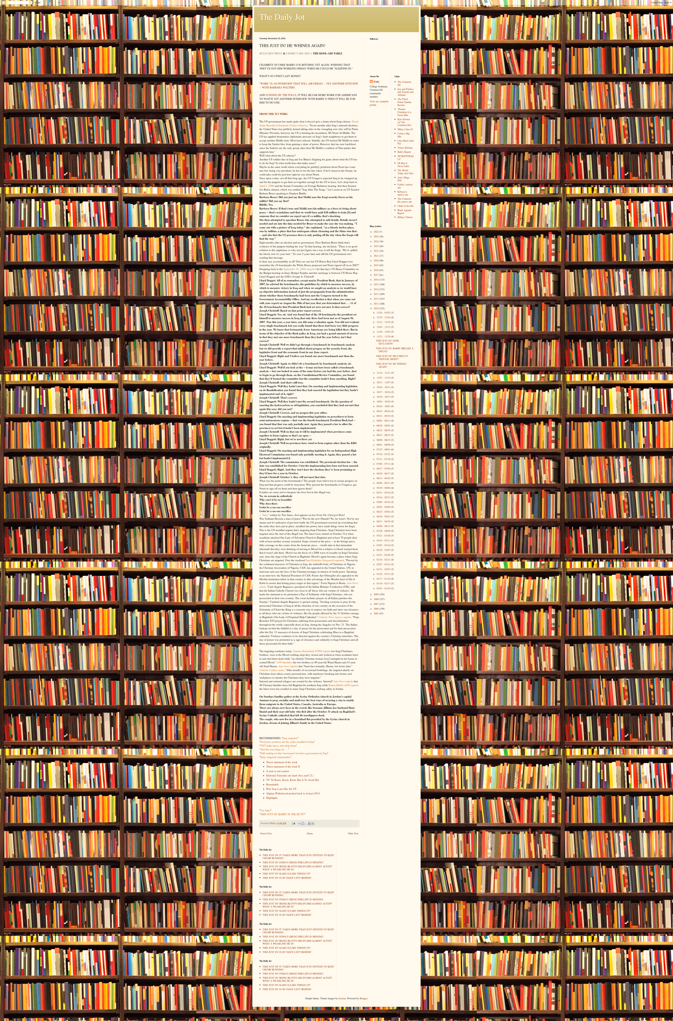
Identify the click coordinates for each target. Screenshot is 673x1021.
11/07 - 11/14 (384, 377)
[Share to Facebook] (309, 823)
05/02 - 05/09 (384, 507)
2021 (376, 255)
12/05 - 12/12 (384, 327)
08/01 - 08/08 (384, 444)
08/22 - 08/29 (384, 430)
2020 (376, 260)
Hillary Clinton (405, 217)
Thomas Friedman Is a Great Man (404, 112)
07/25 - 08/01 (384, 449)
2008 (376, 599)
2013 (376, 294)
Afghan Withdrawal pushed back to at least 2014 (293, 793)
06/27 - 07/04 (384, 468)
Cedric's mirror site (405, 186)
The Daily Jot (282, 16)
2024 (376, 241)
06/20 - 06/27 (384, 473)
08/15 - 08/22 (384, 435)
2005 (376, 613)
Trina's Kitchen (405, 147)
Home (310, 833)
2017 (376, 274)
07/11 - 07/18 (384, 459)
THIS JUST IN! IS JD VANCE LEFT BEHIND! (287, 877)
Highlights (272, 797)
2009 (376, 594)
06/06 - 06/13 (384, 483)
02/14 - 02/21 (384, 559)
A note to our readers (277, 771)
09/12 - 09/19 (384, 416)
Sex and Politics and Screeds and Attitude (405, 92)
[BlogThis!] (303, 823)
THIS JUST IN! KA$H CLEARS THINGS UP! (287, 873)
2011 (376, 303)
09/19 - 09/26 (384, 411)
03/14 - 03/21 (384, 540)
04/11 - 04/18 (384, 521)
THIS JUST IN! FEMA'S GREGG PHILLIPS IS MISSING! (293, 862)
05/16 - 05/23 (384, 497)
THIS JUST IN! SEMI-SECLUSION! (388, 342)
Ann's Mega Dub (403, 179)
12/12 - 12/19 (384, 322)
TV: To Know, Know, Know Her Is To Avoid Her (292, 780)
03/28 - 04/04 (384, 530)
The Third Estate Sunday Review (404, 102)
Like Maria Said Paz (405, 142)
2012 (376, 298)
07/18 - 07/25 (384, 454)
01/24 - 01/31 (384, 574)
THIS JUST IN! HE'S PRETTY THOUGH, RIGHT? (392, 357)
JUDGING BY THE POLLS (281, 95)
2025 (376, 236)
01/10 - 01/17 (384, 583)
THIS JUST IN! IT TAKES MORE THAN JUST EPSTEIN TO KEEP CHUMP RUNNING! (298, 856)
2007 (376, 604)
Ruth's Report (404, 152)
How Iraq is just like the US (281, 788)
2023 (376, 246)
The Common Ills (404, 83)
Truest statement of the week (281, 762)
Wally (376, 82)
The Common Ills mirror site (404, 200)
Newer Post (266, 833)
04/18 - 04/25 (384, 516)
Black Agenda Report (404, 211)
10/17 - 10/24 (384, 392)
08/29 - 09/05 (384, 425)
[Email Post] (293, 823)
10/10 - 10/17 (384, 396)
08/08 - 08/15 (384, 440)
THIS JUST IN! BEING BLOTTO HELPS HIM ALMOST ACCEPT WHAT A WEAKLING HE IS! (297, 868)
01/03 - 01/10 (384, 588)
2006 (376, 608)
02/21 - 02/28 (384, 554)
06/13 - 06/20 (384, 478)
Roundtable (272, 784)
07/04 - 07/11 (384, 463)
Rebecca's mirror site (402, 193)
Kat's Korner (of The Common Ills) (404, 122)
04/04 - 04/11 (384, 526)
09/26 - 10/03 (384, 406)
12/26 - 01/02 (384, 312)
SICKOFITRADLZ (405, 157)
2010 (376, 308)
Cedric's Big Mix (403, 135)
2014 (376, 289)
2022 (376, 250)
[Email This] (299, 823)
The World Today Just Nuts (405, 172)
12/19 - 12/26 (384, 317)
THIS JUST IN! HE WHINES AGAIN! (391, 365)
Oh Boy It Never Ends (403, 164)
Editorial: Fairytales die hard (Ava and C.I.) (289, 775)
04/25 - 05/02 (384, 511)
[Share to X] (306, 823)
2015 (376, 284)
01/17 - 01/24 (384, 578)
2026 (376, 231)
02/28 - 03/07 (384, 550)
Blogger (363, 998)
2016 (376, 279)
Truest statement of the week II (283, 766)
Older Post (353, 833)
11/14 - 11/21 (384, 372)
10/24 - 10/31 (384, 387)
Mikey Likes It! (405, 129)
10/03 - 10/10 (384, 401)
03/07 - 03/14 (384, 545)
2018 (376, 270)
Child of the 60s (405, 206)
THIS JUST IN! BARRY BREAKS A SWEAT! (394, 350)
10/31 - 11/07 (384, 382)
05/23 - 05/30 (384, 492)
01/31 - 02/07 (384, 569)
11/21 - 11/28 (384, 336)
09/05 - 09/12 (384, 420)
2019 (376, 265)
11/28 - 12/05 (384, 331)
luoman (342, 998)
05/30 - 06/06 (384, 487)
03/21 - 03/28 (384, 535)
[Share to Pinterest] (313, 823)
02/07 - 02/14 (384, 564)
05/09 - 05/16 (384, 502)
